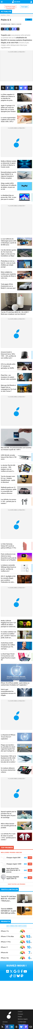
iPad (16, 926)
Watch (20, 926)
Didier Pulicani (6, 24)
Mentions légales (23, 1019)
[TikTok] (11, 976)
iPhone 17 (4, 947)
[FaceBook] (22, 971)
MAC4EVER (17, 2)
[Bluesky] (18, 976)
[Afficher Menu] (2, 2)
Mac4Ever (3, 15)
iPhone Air (4, 953)
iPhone (12, 926)
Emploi (20, 1017)
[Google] (15, 971)
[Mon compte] (31, 2)
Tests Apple (24, 6)
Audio (24, 926)
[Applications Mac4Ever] (7, 971)
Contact (20, 1012)
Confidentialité (22, 1022)
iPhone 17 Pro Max (7, 937)
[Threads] (18, 971)
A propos (20, 1014)
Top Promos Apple (10, 6)
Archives (5, 1022)
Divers (8, 15)
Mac (8, 926)
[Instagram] (14, 976)
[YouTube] (25, 971)
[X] (11, 971)
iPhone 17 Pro (6, 942)
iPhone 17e (5, 931)
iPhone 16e (5, 958)
